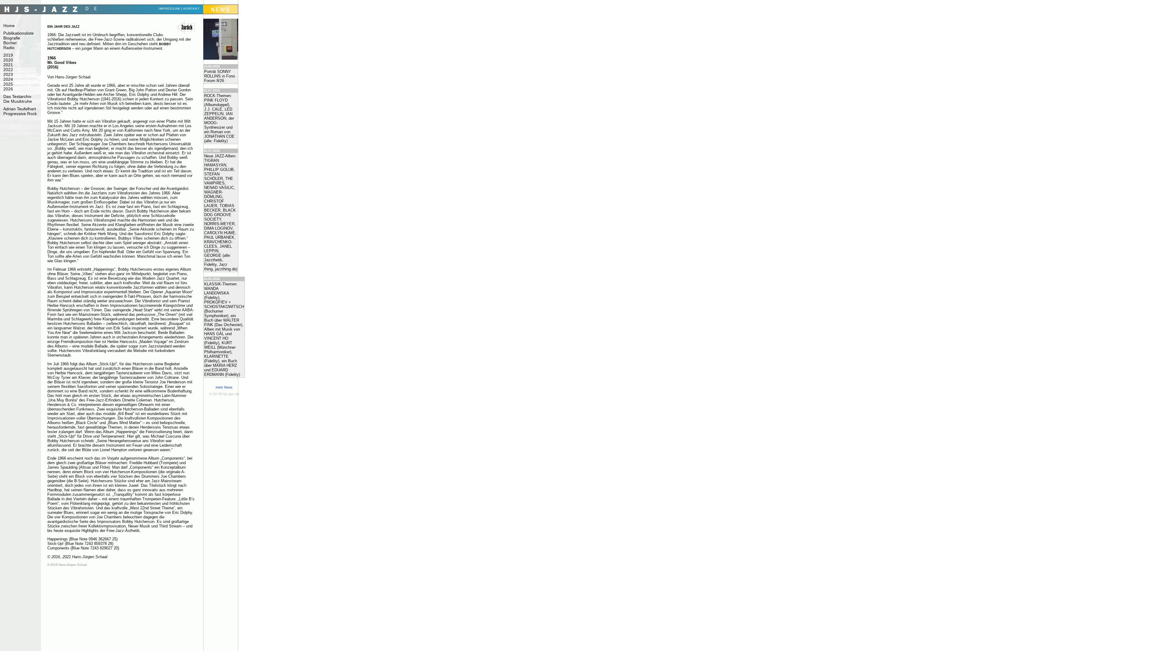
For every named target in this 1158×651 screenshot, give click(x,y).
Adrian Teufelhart (19, 108)
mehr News (224, 387)
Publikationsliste (18, 33)
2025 (8, 84)
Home (9, 25)
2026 (8, 88)
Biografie (11, 38)
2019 (8, 55)
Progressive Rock (20, 113)
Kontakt (191, 8)
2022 (8, 69)
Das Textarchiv (17, 96)
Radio (8, 47)
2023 (8, 74)
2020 (8, 60)
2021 (8, 64)
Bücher (10, 42)
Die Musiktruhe (17, 101)
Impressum (169, 8)
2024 (8, 79)
